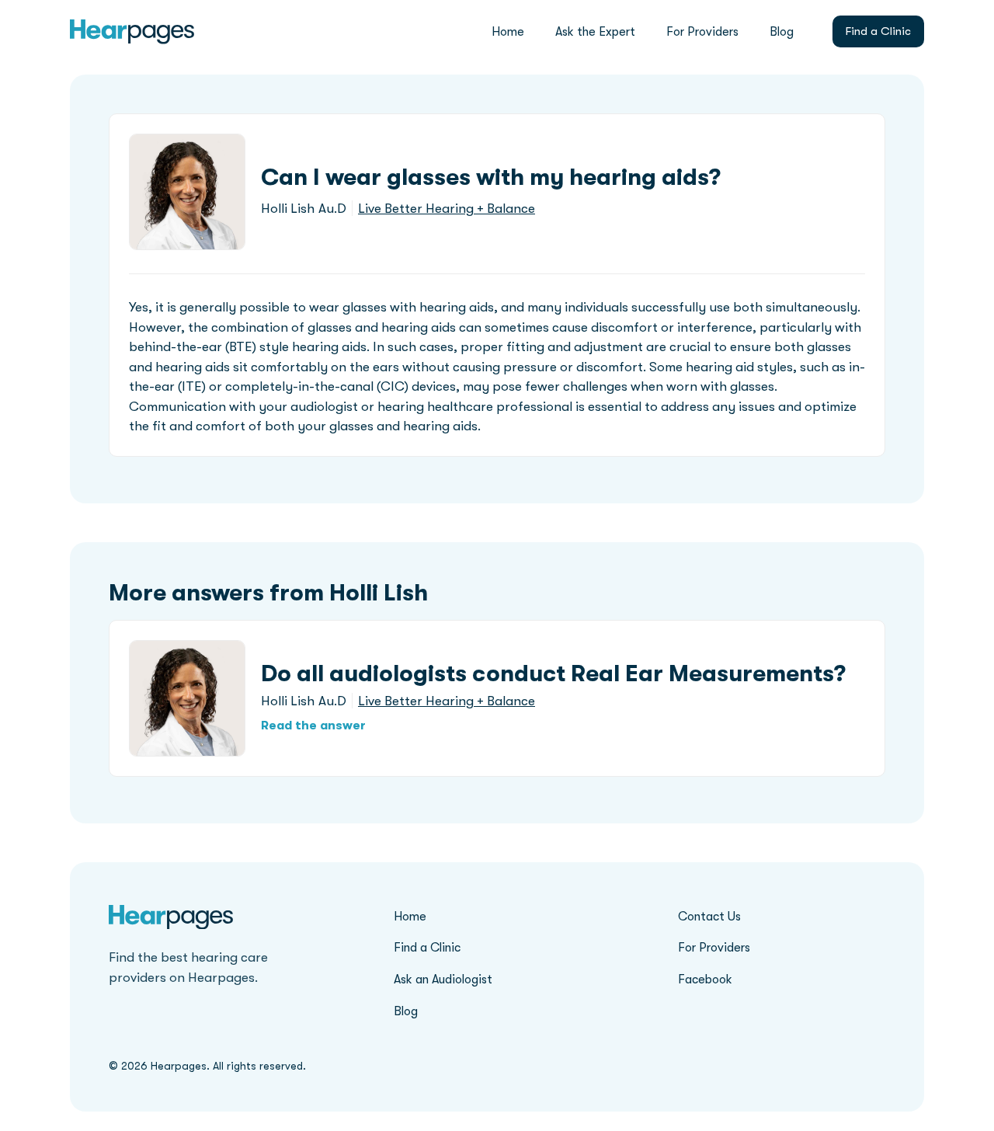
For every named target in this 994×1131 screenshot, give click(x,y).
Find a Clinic (878, 31)
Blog (782, 32)
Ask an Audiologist (443, 980)
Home (508, 32)
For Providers (702, 32)
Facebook (705, 980)
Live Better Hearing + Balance (446, 208)
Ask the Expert (595, 32)
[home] (132, 31)
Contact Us (709, 917)
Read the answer (313, 726)
